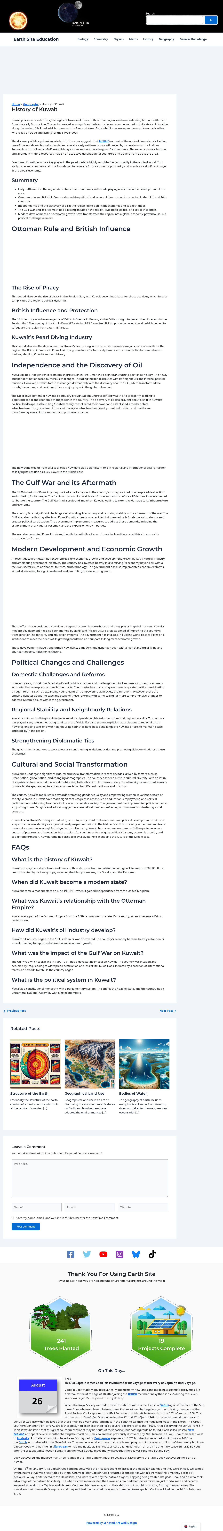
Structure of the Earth (29, 1093)
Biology (83, 39)
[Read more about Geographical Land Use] (90, 1064)
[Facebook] (71, 1254)
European (61, 1446)
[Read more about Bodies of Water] (144, 1064)
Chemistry (101, 39)
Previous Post (15, 1010)
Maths (133, 39)
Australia (23, 1438)
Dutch (23, 1442)
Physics (118, 39)
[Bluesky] (136, 1254)
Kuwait (104, 141)
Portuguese (102, 1438)
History (148, 39)
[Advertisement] (89, 73)
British (132, 1394)
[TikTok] (152, 1254)
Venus (164, 1405)
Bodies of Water (133, 1093)
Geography (166, 39)
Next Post (167, 1010)
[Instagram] (120, 1254)
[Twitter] (87, 1254)
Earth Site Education (36, 39)
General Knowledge (193, 39)
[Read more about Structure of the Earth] (35, 1064)
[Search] (211, 20)
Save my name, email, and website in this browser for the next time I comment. (67, 1218)
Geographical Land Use (84, 1093)
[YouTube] (103, 1254)
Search (150, 13)
